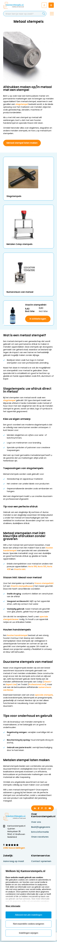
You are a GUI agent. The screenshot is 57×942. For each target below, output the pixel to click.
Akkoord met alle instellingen (28, 915)
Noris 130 (42, 566)
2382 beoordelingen (14, 847)
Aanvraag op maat (13, 861)
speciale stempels (44, 695)
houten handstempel (17, 635)
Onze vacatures (40, 837)
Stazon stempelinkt (44, 583)
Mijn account (44, 5)
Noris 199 (32, 566)
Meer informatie (13, 906)
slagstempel (22, 104)
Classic (47, 681)
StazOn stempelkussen (22, 586)
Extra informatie (40, 832)
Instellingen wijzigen (28, 933)
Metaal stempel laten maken (22, 142)
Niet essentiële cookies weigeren (28, 924)
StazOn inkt (19, 569)
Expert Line (11, 684)
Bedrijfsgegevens (40, 827)
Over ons (36, 822)
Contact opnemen (41, 861)
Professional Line (37, 684)
